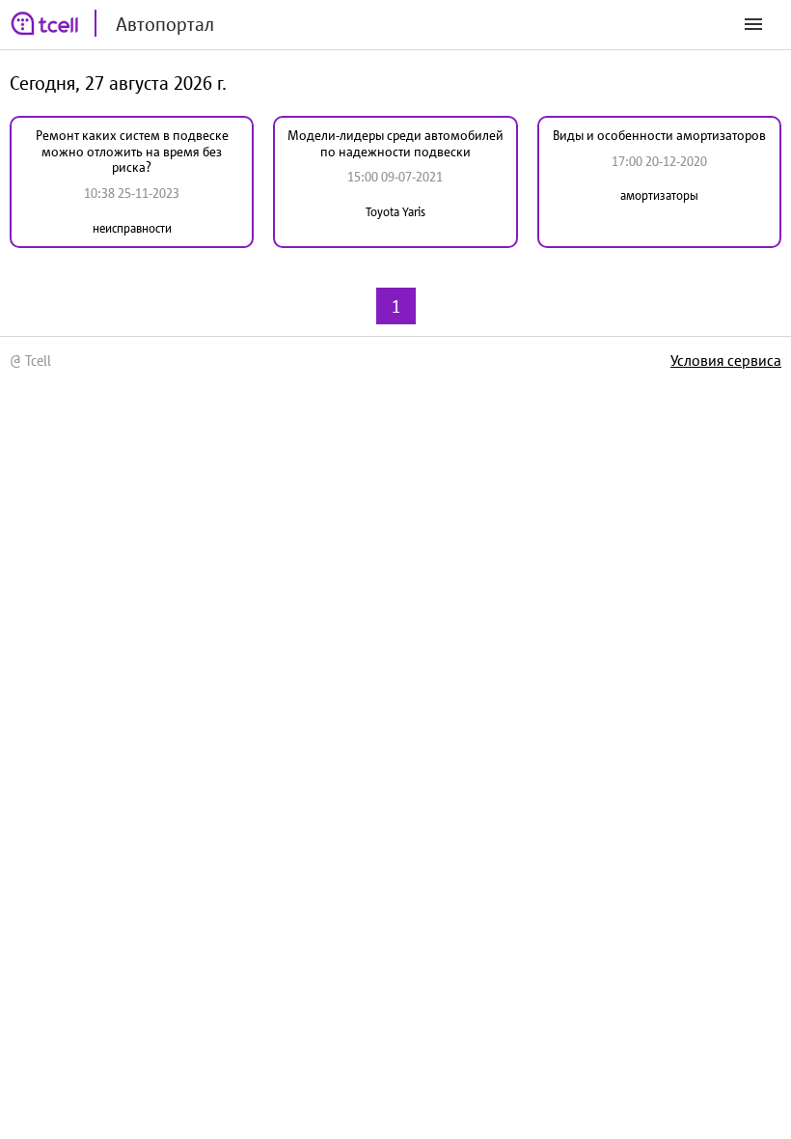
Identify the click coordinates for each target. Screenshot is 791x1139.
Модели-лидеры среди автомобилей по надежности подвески (395, 143)
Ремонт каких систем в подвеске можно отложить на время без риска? (132, 151)
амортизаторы (659, 195)
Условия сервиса (725, 360)
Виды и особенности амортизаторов (659, 135)
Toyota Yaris (395, 212)
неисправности (132, 228)
